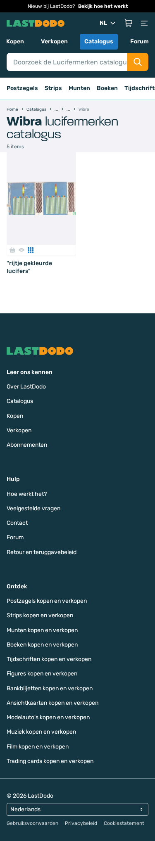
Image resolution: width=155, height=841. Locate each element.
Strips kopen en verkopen (40, 615)
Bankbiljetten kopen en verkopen (50, 688)
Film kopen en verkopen (38, 746)
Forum (139, 41)
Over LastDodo (26, 386)
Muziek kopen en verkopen (41, 731)
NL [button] (103, 22)
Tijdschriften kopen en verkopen (49, 659)
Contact (17, 522)
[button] (128, 23)
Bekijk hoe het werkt (103, 6)
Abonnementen (27, 444)
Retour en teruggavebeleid (41, 552)
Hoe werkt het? (27, 493)
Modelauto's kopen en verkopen (48, 717)
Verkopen (54, 41)
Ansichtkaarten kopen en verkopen (52, 702)
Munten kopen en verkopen (42, 630)
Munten (79, 88)
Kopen (15, 41)
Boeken (107, 88)
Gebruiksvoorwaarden (32, 823)
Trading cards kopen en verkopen (50, 761)
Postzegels (22, 88)
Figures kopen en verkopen (42, 673)
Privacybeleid (81, 823)
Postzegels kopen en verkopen (47, 600)
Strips (53, 88)
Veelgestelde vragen (33, 508)
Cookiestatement (124, 823)
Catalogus (98, 41)
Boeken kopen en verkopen (42, 644)
